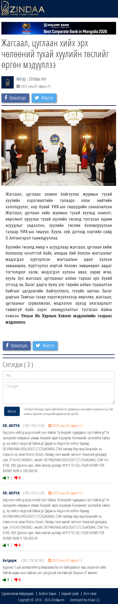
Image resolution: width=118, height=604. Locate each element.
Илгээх (12, 411)
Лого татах (90, 593)
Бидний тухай (69, 593)
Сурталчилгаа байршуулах (17, 593)
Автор (21, 78)
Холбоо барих (48, 593)
